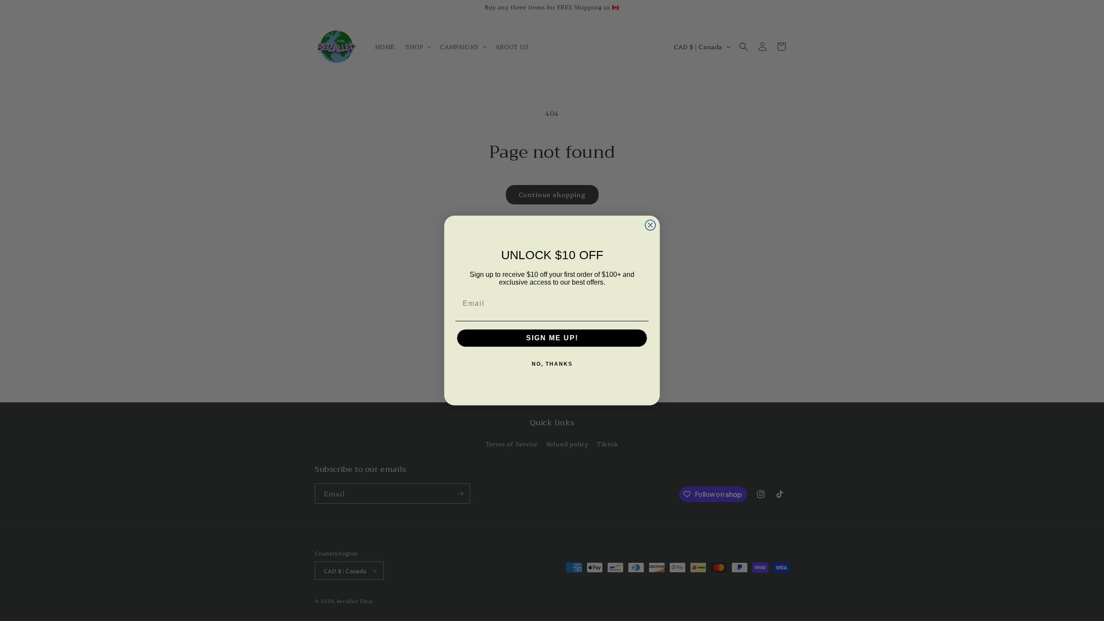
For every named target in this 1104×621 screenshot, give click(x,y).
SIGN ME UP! (552, 338)
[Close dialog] (650, 225)
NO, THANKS (552, 364)
